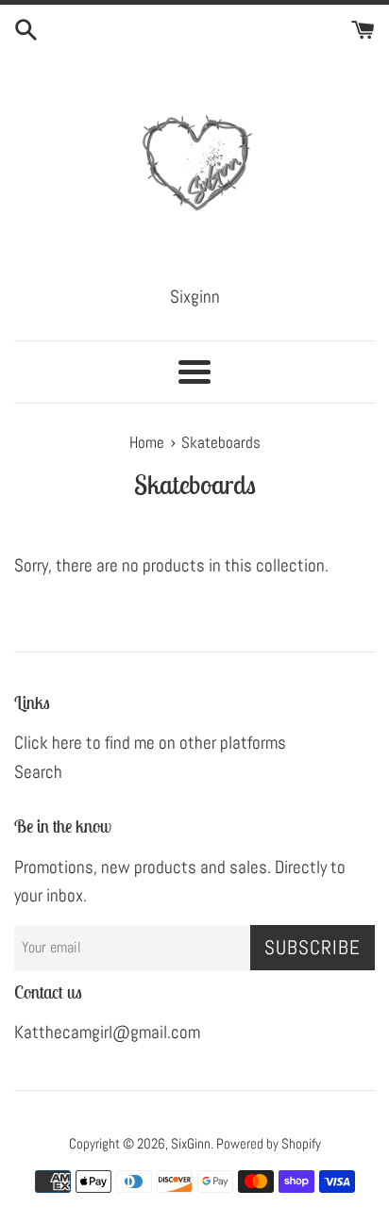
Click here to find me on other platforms (150, 742)
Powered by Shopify (268, 1143)
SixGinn (191, 1143)
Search (38, 772)
